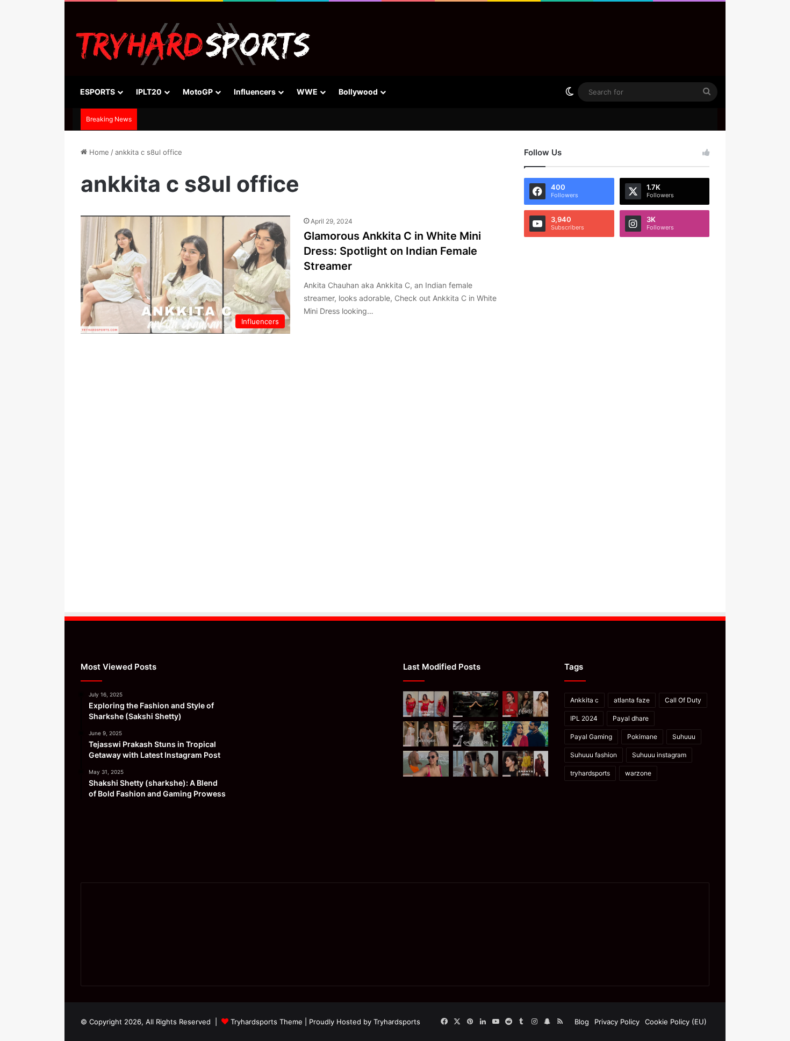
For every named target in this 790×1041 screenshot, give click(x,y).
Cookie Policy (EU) (676, 1021)
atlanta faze (632, 700)
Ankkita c (584, 700)
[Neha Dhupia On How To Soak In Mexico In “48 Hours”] (426, 764)
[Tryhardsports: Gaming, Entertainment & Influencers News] (193, 44)
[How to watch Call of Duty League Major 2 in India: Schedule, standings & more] (476, 704)
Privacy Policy (617, 1021)
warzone (638, 773)
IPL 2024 (584, 718)
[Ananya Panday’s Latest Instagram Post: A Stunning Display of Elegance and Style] (525, 764)
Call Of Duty (683, 700)
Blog (581, 1021)
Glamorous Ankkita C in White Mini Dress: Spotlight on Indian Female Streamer (392, 250)
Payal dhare (631, 718)
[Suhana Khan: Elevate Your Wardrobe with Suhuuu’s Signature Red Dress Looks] (426, 704)
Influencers (255, 91)
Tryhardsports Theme (267, 1021)
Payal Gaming (591, 737)
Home (98, 152)
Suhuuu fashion (593, 755)
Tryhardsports (397, 1021)
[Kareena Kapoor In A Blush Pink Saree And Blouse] (426, 734)
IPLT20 (149, 91)
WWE (307, 91)
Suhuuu (683, 737)
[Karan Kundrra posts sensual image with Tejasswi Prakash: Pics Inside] (525, 734)
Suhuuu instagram (659, 755)
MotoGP (198, 91)
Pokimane (642, 737)
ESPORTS (97, 91)
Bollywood (358, 91)
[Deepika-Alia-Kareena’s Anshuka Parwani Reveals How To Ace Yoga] (525, 704)
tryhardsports (590, 773)
